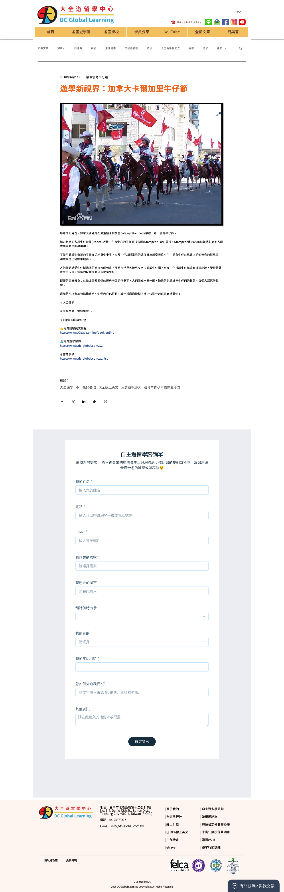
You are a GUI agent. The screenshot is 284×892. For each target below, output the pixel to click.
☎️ (174, 22)
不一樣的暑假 (86, 388)
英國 (93, 48)
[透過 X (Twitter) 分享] (73, 401)
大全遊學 (66, 388)
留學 (191, 48)
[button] (111, 32)
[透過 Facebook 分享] (62, 401)
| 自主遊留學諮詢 (212, 809)
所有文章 (43, 48)
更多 (219, 48)
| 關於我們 (172, 809)
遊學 (205, 48)
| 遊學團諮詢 (208, 816)
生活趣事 (110, 48)
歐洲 (149, 48)
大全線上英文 (108, 388)
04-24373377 (189, 22)
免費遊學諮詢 (131, 388)
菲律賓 (78, 48)
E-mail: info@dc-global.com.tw (122, 826)
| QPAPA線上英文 (176, 832)
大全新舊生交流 (170, 48)
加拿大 (61, 48)
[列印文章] (105, 401)
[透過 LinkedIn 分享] (84, 401)
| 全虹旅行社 (173, 816)
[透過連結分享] (95, 401)
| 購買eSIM (207, 839)
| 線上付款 (172, 824)
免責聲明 (71, 860)
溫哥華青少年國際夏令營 (162, 388)
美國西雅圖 (131, 48)
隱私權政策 (51, 860)
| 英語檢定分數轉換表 (215, 824)
